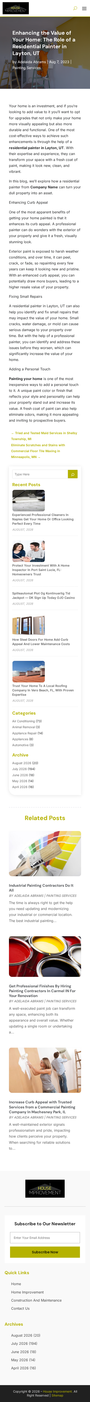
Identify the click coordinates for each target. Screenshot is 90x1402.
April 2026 (20, 787)
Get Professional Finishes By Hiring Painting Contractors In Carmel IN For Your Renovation (42, 991)
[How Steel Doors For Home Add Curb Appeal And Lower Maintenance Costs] (28, 625)
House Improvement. (58, 1391)
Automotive (20, 745)
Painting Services (26, 68)
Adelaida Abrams (32, 62)
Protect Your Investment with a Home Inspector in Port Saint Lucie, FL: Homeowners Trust (40, 570)
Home (16, 1284)
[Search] (73, 474)
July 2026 (19, 769)
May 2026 (19, 781)
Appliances (20, 739)
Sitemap (57, 1395)
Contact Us (20, 1308)
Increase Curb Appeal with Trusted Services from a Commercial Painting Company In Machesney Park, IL (42, 1107)
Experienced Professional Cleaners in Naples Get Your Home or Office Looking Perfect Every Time (43, 519)
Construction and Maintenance (36, 1300)
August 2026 (21, 763)
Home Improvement (27, 1292)
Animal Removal (23, 727)
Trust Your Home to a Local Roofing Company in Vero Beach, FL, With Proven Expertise (43, 690)
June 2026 (20, 775)
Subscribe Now (45, 1252)
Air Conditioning (23, 721)
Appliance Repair (24, 733)
